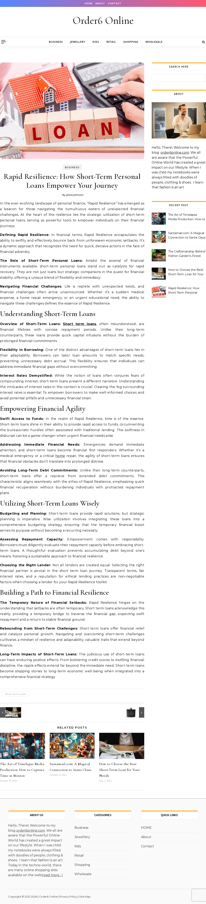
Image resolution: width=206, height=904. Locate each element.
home (60, 456)
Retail (111, 42)
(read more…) (52, 875)
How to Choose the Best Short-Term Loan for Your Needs (119, 770)
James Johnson (74, 195)
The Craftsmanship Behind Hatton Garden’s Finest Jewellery (186, 254)
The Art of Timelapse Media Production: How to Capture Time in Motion (22, 770)
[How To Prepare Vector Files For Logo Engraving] (135, 712)
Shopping (130, 42)
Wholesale (154, 42)
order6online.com (175, 152)
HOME (89, 3)
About (100, 3)
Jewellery (77, 42)
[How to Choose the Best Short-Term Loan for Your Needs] (9, 712)
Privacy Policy (68, 896)
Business (56, 42)
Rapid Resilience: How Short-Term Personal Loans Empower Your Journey (183, 290)
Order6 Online (103, 20)
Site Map (85, 896)
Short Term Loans (15, 693)
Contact (114, 3)
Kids (96, 42)
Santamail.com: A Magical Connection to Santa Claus (186, 235)
